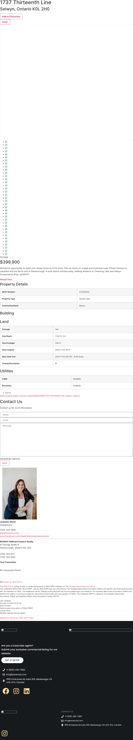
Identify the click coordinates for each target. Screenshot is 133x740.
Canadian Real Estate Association (82, 586)
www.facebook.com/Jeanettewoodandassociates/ (24, 536)
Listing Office (5, 611)
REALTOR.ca (9, 586)
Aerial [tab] (8, 392)
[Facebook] (6, 691)
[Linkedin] (26, 691)
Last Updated (5, 601)
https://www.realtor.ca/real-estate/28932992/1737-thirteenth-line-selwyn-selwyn (40, 395)
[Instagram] (16, 691)
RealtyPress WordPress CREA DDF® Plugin (17, 618)
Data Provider (5, 606)
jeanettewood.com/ (9, 533)
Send (4, 463)
